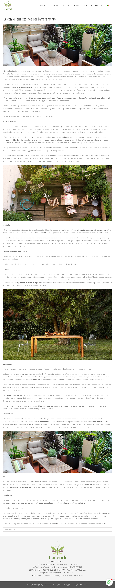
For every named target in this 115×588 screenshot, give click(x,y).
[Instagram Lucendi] (35, 575)
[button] (109, 582)
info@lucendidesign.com (50, 573)
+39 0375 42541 (68, 573)
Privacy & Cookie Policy (60, 585)
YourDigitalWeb (82, 585)
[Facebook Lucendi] (32, 575)
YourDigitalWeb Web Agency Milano (69, 575)
